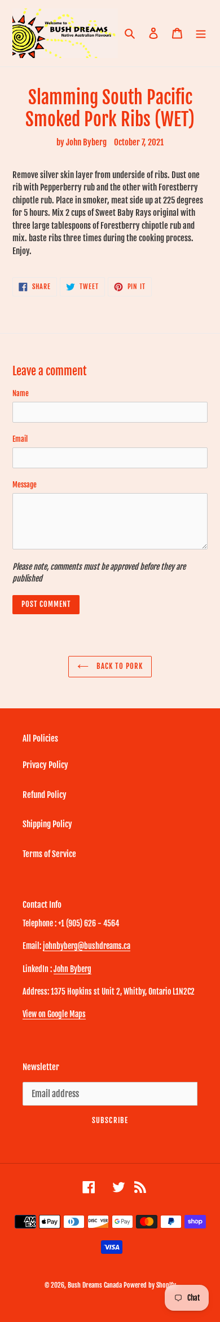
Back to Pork (118, 666)
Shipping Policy (47, 824)
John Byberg (72, 969)
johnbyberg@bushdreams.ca (86, 946)
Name (20, 393)
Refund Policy (45, 794)
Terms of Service (49, 854)
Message (24, 484)
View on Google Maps (54, 1014)
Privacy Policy (45, 765)
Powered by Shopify (150, 1285)
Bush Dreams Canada (95, 1285)
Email (20, 438)
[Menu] (201, 33)
